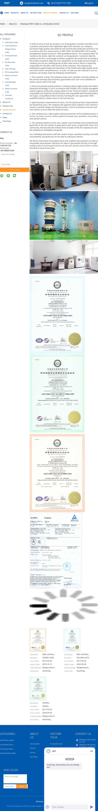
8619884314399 (7, 150)
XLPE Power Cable (11, 42)
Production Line (56, 744)
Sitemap (39, 801)
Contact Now (15, 170)
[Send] (92, 807)
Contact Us (64, 13)
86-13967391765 (8, 144)
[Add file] (47, 807)
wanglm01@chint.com (33, 3)
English (90, 3)
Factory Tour (35, 13)
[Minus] (91, 751)
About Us (24, 13)
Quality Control (50, 13)
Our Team (34, 757)
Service (32, 752)
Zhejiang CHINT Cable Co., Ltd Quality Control (39, 24)
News (5, 117)
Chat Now (74, 13)
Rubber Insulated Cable (11, 90)
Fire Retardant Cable (10, 64)
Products (15, 13)
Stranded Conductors (9, 97)
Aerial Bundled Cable (10, 83)
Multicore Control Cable (11, 77)
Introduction (35, 744)
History (33, 748)
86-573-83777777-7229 (61, 3)
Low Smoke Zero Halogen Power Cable (11, 49)
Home (6, 13)
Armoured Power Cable (11, 57)
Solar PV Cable (10, 69)
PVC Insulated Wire (12, 72)
